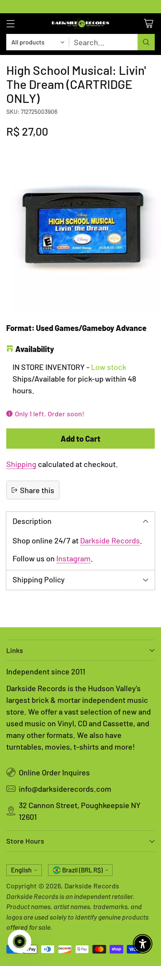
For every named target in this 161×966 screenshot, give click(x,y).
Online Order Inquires (54, 772)
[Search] (146, 42)
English (21, 870)
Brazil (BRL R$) (82, 870)
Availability (34, 349)
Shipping (21, 464)
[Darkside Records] (80, 23)
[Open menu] (10, 24)
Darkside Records (110, 540)
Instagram (73, 558)
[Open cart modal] (148, 24)
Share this (37, 490)
